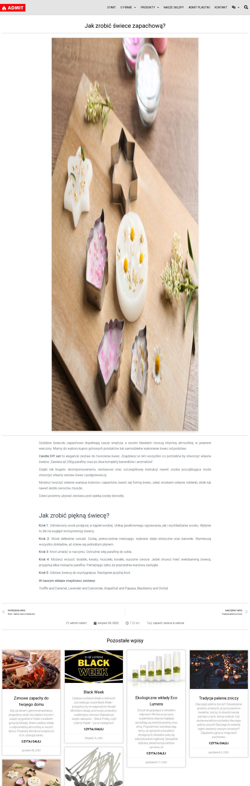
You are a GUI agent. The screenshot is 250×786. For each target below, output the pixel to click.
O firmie (126, 7)
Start (111, 7)
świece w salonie (173, 623)
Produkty (148, 7)
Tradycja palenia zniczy (218, 698)
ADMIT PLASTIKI (199, 7)
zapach (157, 623)
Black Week (94, 692)
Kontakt (221, 7)
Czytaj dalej (31, 741)
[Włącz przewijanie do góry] (242, 778)
